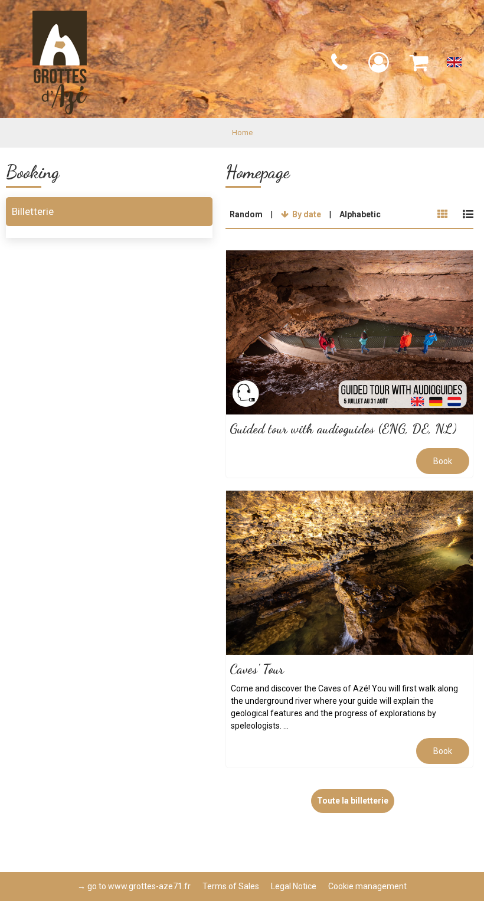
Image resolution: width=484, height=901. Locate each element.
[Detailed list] (468, 214)
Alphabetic (360, 214)
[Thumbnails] (442, 214)
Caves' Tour (257, 669)
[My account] (380, 63)
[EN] (459, 65)
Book (442, 461)
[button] (419, 63)
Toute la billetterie (352, 800)
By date (306, 214)
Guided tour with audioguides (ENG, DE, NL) (343, 429)
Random (246, 214)
